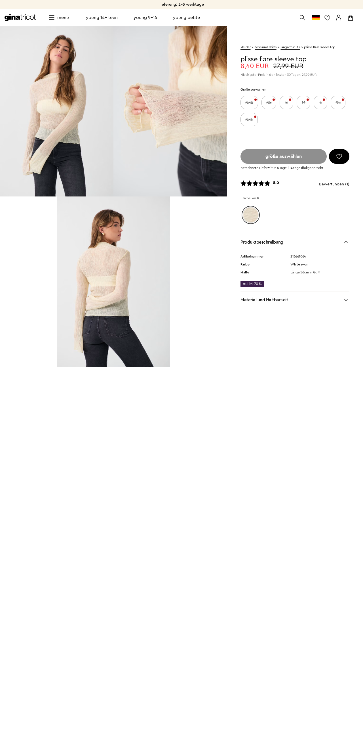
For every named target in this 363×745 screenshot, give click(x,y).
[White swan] (251, 215)
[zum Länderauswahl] (316, 17)
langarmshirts (290, 47)
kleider (245, 47)
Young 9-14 (145, 17)
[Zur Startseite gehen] (20, 17)
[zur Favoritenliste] (327, 17)
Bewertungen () (334, 184)
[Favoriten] (339, 156)
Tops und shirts (266, 47)
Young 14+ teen (102, 17)
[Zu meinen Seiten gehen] (339, 17)
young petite (186, 17)
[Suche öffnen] (302, 17)
